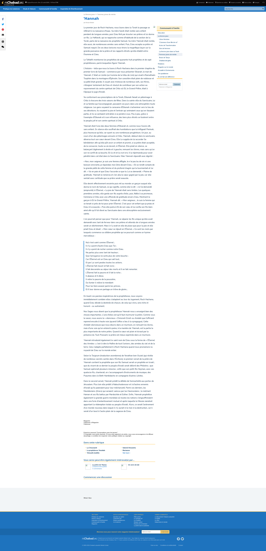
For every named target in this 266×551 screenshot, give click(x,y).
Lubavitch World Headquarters (147, 538)
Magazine (94, 524)
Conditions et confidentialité (168, 545)
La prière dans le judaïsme (141, 525)
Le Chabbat (137, 520)
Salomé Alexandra (129, 448)
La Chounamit (92, 448)
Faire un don (247, 2)
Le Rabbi (157, 518)
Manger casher (138, 522)
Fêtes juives (137, 517)
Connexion (201, 2)
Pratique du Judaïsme (11, 9)
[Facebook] (178, 538)
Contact (181, 545)
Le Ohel (157, 520)
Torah (138, 540)
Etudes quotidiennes (119, 520)
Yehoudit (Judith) (93, 453)
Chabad (116, 538)
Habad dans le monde (161, 522)
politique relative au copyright (121, 436)
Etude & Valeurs (29, 9)
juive (158, 540)
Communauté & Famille (48, 9)
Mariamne (126, 450)
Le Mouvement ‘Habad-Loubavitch (164, 517)
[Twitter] (182, 538)
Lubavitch (121, 538)
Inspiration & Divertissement (71, 9)
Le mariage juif (138, 518)
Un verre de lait (133, 465)
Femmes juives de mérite (106, 14)
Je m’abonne (117, 522)
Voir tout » (126, 453)
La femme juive (89, 14)
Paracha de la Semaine (140, 524)
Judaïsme (145, 540)
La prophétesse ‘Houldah (96, 450)
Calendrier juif (117, 518)
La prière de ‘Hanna (99, 465)
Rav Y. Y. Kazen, (118, 540)
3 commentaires (97, 468)
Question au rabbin (222, 2)
